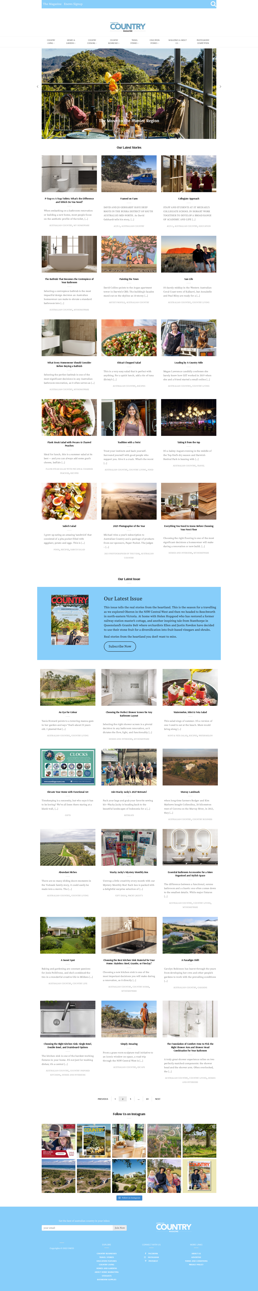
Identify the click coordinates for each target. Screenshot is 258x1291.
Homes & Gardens (70, 41)
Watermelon (206, 735)
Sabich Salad (69, 526)
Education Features (107, 1261)
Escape (141, 1067)
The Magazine (52, 4)
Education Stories (154, 41)
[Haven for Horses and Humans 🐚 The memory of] (58, 1176)
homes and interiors (180, 553)
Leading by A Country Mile (189, 362)
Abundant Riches (68, 872)
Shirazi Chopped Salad (129, 362)
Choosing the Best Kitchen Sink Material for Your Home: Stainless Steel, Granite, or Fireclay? (129, 961)
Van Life (188, 279)
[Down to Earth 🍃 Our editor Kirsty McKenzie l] (164, 1176)
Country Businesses (113, 41)
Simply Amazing (129, 1043)
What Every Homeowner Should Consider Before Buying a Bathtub (69, 364)
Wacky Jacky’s (135, 895)
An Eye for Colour (68, 712)
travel (201, 465)
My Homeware (81, 225)
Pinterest (153, 1261)
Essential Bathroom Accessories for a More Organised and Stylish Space (190, 873)
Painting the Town (129, 279)
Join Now (120, 1227)
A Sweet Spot (68, 960)
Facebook (153, 1253)
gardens (202, 987)
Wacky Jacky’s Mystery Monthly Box (129, 872)
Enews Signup (73, 4)
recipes (141, 386)
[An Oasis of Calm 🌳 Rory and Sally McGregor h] (129, 1176)
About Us (196, 1253)
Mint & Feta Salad (178, 735)
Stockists (107, 1275)
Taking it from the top (188, 442)
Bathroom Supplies (106, 1279)
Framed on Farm (129, 198)
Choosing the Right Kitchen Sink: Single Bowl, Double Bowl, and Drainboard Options (68, 1045)
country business (202, 819)
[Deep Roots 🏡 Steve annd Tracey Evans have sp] (199, 1141)
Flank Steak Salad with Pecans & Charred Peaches (69, 444)
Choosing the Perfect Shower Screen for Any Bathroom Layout (129, 713)
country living (201, 302)
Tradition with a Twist (129, 442)
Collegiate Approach (188, 198)
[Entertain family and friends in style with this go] (129, 1141)
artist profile (117, 302)
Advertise (196, 1257)
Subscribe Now (120, 646)
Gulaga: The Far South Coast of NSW (129, 120)
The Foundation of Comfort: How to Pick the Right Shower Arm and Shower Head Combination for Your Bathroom (190, 1047)
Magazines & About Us (178, 41)
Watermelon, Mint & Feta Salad (190, 712)
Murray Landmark (190, 792)
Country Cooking (91, 41)
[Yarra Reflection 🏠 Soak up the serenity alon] (164, 1141)
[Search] (213, 4)
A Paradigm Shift (190, 960)
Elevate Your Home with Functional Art (67, 792)
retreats (129, 815)
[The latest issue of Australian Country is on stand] (94, 1141)
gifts (68, 815)
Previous (103, 1098)
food (150, 469)
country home (140, 987)
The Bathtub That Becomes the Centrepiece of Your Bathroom (69, 280)
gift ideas (120, 895)
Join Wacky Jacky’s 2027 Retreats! (129, 792)
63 (147, 1098)
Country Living (106, 1264)
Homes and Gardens (106, 1268)
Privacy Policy (196, 1264)
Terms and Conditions (196, 1261)
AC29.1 (117, 226)
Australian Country (60, 225)
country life (80, 983)
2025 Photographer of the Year (129, 526)
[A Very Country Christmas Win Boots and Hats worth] (58, 1141)
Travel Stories (134, 41)
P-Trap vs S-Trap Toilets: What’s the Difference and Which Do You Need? (69, 200)
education (205, 226)
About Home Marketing (107, 1272)
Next (157, 1098)
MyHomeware (81, 309)
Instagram (153, 1257)
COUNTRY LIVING (51, 41)
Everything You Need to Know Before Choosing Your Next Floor (188, 527)
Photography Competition (203, 41)
